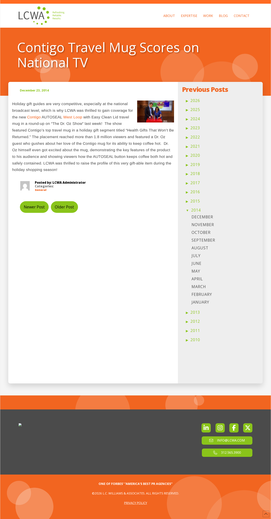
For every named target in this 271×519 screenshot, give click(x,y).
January (200, 302)
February (202, 294)
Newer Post (34, 207)
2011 (195, 330)
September (203, 240)
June (196, 263)
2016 (195, 191)
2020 (195, 155)
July (196, 255)
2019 (195, 164)
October (201, 232)
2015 (195, 201)
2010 (195, 339)
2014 (196, 210)
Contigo (34, 117)
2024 (195, 118)
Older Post (64, 207)
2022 (195, 137)
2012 (195, 321)
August (200, 247)
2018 (195, 173)
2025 (195, 109)
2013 (195, 312)
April (197, 278)
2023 (195, 127)
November (203, 224)
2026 (195, 100)
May (196, 271)
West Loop (72, 117)
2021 (195, 146)
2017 (195, 182)
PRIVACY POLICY (135, 503)
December (202, 216)
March (199, 286)
